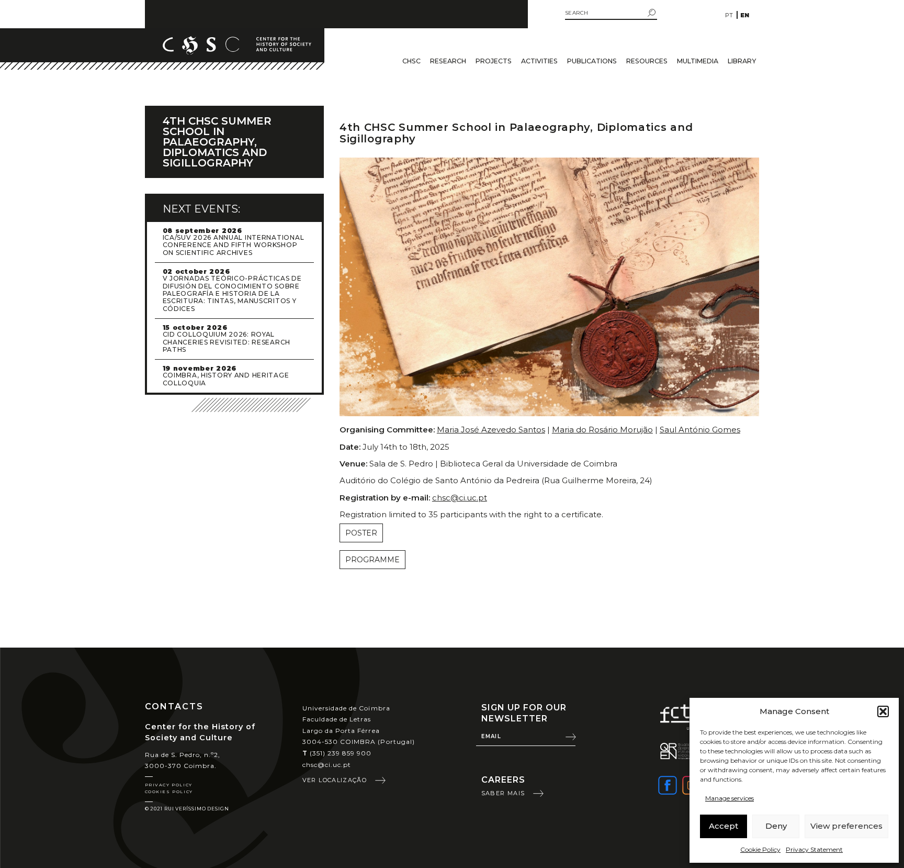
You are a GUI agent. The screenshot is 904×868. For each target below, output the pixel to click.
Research (448, 61)
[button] (883, 711)
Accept (723, 826)
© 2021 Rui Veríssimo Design (187, 808)
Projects (494, 61)
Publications (592, 61)
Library (742, 61)
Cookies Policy (169, 791)
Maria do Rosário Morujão (602, 430)
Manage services (729, 798)
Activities (539, 61)
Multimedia (697, 61)
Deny (776, 826)
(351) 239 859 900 (337, 753)
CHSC (411, 61)
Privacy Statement (814, 849)
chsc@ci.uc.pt (459, 498)
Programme (372, 559)
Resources (647, 61)
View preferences (846, 826)
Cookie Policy (760, 849)
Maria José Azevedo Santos (491, 430)
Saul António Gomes (700, 430)
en (744, 15)
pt (729, 15)
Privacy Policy (169, 784)
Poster (361, 533)
